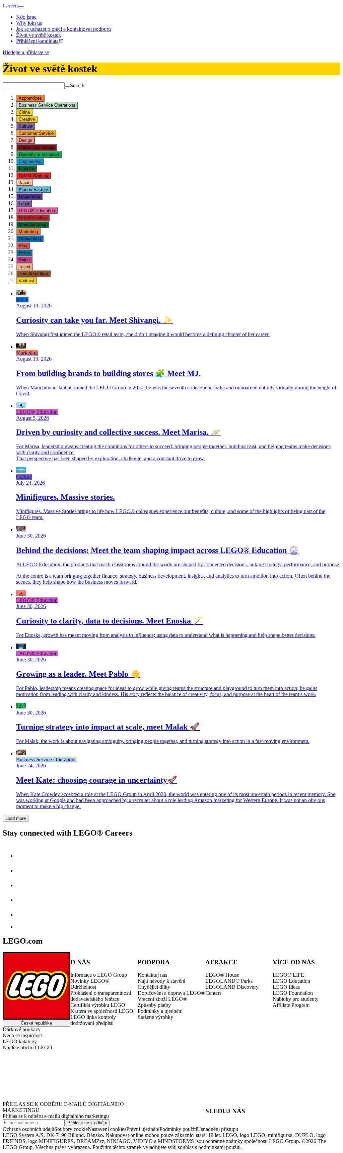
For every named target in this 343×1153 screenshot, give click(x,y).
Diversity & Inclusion (39, 154)
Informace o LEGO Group (98, 975)
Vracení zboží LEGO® (162, 999)
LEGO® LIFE (288, 975)
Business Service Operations (47, 105)
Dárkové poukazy (22, 1029)
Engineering (30, 161)
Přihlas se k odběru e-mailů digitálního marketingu (56, 1116)
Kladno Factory (33, 189)
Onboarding (30, 238)
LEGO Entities (33, 217)
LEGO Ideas (286, 987)
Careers (11, 5)
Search (77, 85)
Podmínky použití (178, 1129)
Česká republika (36, 1023)
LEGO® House (222, 975)
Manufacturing (32, 224)
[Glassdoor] (22, 915)
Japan (24, 182)
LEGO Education (291, 981)
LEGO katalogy (20, 1041)
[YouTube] (22, 900)
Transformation (33, 273)
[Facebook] (22, 885)
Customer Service (36, 133)
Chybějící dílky (154, 987)
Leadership (29, 196)
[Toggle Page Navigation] (21, 7)
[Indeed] (21, 927)
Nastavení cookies (107, 1129)
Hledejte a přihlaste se (26, 52)
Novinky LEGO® (89, 981)
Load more (15, 818)
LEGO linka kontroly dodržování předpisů (93, 1020)
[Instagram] (22, 870)
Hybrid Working (33, 175)
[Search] (67, 87)
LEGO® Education (37, 210)
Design (25, 140)
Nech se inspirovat (22, 1035)
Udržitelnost (83, 987)
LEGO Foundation (293, 993)
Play (23, 245)
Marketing (28, 231)
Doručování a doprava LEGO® (171, 993)
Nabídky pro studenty (296, 999)
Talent (24, 266)
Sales (24, 259)
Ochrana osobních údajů (28, 1129)
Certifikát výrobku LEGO (97, 1005)
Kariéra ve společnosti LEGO (101, 1011)
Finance (26, 168)
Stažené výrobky (155, 1017)
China (24, 112)
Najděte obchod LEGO (27, 1047)
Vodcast (27, 280)
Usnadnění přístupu (217, 1129)
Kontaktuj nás (152, 975)
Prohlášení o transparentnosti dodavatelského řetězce (100, 996)
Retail (24, 252)
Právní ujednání (142, 1129)
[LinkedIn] (22, 856)
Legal (24, 203)
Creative (27, 119)
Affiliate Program (291, 1005)
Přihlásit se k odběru (87, 1122)
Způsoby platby (154, 1005)
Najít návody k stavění (161, 981)
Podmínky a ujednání (160, 1011)
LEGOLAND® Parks (229, 981)
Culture (25, 126)
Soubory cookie (71, 1129)
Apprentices (30, 98)
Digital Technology (36, 147)
